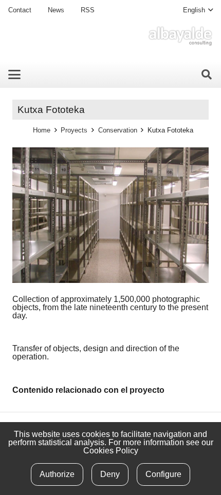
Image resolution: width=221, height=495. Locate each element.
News (56, 10)
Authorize (57, 474)
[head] (180, 36)
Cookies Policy (110, 450)
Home (41, 130)
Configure (163, 474)
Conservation (117, 130)
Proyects (74, 130)
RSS (88, 10)
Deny (110, 474)
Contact (19, 10)
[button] (197, 10)
